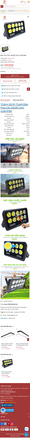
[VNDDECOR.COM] (6, 2)
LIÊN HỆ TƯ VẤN (22, 81)
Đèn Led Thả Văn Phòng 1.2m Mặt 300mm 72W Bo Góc (22, 344)
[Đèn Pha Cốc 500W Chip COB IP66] (8, 363)
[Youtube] (8, 423)
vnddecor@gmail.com (10, 402)
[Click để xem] (15, 29)
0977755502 (9, 400)
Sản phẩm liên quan (6, 326)
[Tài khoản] (25, 2)
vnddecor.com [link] (11, 318)
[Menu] (2, 6)
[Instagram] (12, 423)
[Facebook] (2, 423)
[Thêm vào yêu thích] (28, 16)
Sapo (18, 435)
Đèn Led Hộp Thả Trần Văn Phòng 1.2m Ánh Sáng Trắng (7, 344)
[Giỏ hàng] (28, 2)
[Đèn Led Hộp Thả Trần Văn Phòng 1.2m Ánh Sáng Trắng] (8, 335)
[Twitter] (5, 423)
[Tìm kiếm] (5, 6)
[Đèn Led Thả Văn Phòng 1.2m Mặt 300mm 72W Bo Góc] (22, 335)
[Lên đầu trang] (27, 424)
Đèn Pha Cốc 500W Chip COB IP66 (6, 372)
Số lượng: (3, 71)
